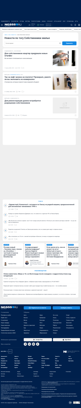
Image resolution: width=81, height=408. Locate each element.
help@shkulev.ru (11, 399)
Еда (25, 328)
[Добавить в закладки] (75, 68)
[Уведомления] (75, 25)
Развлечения (56, 328)
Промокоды (70, 21)
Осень (54, 317)
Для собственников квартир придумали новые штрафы (26, 54)
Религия (55, 330)
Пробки (41, 25)
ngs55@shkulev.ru (19, 395)
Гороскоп (50, 21)
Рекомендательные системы (47, 391)
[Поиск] (71, 25)
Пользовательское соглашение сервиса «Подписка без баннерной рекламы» (58, 393)
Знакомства (14, 21)
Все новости (12, 34)
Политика (56, 320)
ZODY (64, 21)
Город (25, 322)
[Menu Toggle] (2, 25)
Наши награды (5, 322)
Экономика (69, 325)
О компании (4, 320)
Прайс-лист (4, 317)
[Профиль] (79, 25)
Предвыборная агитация (8, 330)
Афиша (44, 21)
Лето (41, 322)
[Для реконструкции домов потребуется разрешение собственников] (64, 105)
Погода (22, 21)
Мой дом (42, 325)
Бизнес (26, 317)
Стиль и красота (70, 317)
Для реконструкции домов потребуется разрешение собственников (23, 102)
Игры (76, 21)
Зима (41, 315)
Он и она (55, 315)
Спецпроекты (70, 328)
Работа (55, 325)
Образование (43, 333)
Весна (25, 320)
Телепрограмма (35, 21)
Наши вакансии (5, 325)
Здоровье (26, 333)
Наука (41, 328)
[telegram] (25, 344)
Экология (69, 322)
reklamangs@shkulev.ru (53, 382)
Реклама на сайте (6, 315)
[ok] (37, 344)
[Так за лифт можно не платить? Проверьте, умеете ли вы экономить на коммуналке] (64, 82)
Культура (42, 320)
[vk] (29, 344)
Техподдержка (5, 328)
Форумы (27, 21)
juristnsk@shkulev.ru (5, 398)
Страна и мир (70, 320)
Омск (6, 34)
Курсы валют (58, 21)
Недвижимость (5, 21)
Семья (55, 333)
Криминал (42, 317)
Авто (25, 315)
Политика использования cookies (49, 389)
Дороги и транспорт (29, 325)
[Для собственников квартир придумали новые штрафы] (64, 58)
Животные (27, 330)
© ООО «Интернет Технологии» (26, 402)
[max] (33, 344)
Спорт (67, 315)
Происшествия (57, 322)
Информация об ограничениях (48, 387)
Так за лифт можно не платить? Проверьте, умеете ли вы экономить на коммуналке (28, 78)
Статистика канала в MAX (8, 333)
